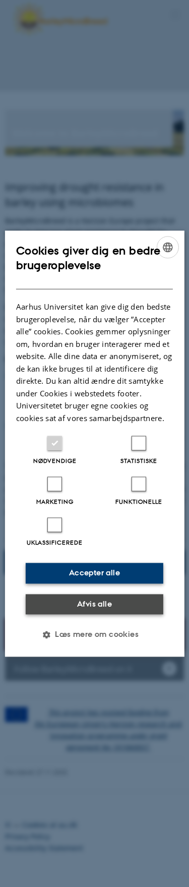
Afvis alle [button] (94, 604)
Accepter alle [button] (94, 572)
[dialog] (94, 443)
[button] (94, 634)
